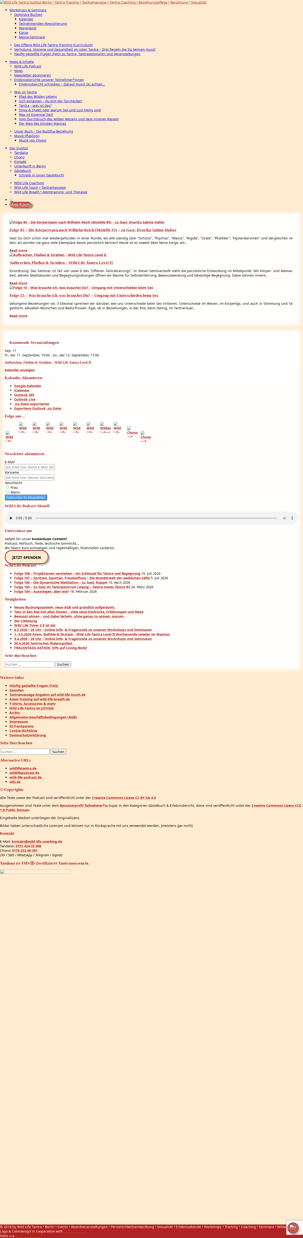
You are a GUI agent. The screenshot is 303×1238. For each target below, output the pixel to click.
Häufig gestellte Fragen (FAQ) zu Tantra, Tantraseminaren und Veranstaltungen (77, 54)
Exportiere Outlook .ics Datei (37, 408)
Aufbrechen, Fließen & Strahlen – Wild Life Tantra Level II (61, 262)
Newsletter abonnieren (32, 75)
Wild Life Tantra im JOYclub (31, 708)
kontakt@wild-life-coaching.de (37, 841)
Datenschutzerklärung (27, 735)
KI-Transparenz (21, 726)
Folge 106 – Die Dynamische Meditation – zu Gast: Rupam (60, 582)
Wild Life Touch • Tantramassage (40, 187)
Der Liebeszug (25, 621)
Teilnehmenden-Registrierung (43, 23)
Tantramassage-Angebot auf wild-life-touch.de (47, 694)
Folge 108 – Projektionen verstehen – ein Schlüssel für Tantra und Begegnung (77, 573)
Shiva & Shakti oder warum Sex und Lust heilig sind (60, 110)
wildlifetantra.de (22, 768)
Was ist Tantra (25, 92)
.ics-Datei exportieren (31, 404)
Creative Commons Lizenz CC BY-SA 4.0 (124, 797)
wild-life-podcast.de (25, 777)
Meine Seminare (32, 37)
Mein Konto (20, 204)
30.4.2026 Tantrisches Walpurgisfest (43, 643)
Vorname (12, 472)
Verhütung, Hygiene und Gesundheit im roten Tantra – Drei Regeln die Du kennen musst (85, 49)
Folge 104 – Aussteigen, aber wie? (41, 591)
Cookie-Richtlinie (23, 730)
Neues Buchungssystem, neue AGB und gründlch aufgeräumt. (64, 607)
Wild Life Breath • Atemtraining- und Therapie (50, 192)
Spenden (16, 690)
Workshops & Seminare (27, 10)
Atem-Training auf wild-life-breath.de (39, 699)
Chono (19, 157)
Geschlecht (13, 482)
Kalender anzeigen (20, 370)
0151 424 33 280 (28, 846)
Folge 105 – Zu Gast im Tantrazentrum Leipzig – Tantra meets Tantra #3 (72, 587)
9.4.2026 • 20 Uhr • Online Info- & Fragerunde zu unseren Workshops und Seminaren (83, 639)
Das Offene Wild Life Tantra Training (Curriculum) (53, 45)
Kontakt (20, 161)
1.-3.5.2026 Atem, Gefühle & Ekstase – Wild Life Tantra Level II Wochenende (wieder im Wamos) (92, 634)
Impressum (18, 721)
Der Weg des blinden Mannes (42, 123)
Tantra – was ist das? (35, 105)
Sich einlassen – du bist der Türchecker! (50, 101)
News (18, 70)
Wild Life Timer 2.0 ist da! (34, 625)
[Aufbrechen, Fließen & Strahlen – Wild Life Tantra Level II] (57, 255)
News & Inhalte (21, 61)
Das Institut (18, 148)
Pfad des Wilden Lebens (38, 96)
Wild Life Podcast (27, 66)
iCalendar (22, 390)
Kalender (26, 19)
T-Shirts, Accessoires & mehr (32, 703)
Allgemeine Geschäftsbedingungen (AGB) (43, 717)
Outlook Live (24, 399)
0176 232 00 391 (25, 850)
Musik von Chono (32, 140)
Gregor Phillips (28, 1236)
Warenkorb (27, 28)
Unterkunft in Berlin (30, 166)
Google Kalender (27, 386)
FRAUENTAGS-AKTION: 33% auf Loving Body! (50, 648)
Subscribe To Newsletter (26, 497)
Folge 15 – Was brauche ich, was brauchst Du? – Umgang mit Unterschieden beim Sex (83, 295)
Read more (18, 250)
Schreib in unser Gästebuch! (41, 175)
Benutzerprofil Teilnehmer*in (84, 805)
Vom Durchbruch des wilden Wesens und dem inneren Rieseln (69, 119)
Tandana (21, 152)
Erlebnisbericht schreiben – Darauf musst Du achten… (62, 84)
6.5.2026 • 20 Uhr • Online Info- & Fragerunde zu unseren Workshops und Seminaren (83, 630)
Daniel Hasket (75, 1231)
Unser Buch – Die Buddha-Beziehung (43, 131)
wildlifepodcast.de (24, 773)
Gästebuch (22, 170)
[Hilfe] (293, 1228)
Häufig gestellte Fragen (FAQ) (33, 685)
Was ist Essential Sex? (36, 114)
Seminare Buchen (28, 14)
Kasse (23, 32)
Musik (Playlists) (26, 136)
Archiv (14, 712)
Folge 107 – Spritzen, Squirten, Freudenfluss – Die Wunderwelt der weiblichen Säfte (82, 578)
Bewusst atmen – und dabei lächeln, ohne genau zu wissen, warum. (69, 616)
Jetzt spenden (26, 557)
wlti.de (15, 782)
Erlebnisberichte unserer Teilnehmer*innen (49, 79)
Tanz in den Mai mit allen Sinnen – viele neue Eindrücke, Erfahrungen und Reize (78, 612)
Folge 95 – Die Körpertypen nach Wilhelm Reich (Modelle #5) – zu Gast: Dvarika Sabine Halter (92, 230)
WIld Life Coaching (29, 183)
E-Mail (10, 462)
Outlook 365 (24, 395)
